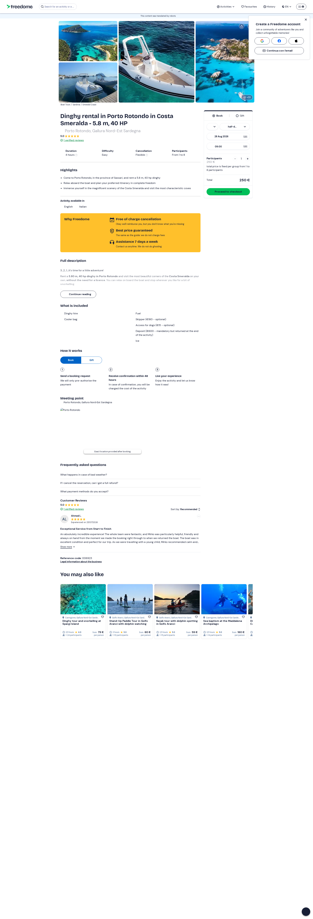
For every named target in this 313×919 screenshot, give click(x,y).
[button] (306, 911)
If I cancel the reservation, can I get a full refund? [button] (89, 483)
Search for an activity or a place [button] (60, 6)
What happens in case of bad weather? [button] (83, 474)
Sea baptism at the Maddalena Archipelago (222, 622)
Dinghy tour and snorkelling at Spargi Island (81, 622)
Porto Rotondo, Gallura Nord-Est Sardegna (103, 130)
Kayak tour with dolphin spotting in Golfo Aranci (177, 622)
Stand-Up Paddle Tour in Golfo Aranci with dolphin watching (128, 622)
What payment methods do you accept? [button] (84, 491)
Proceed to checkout (228, 191)
